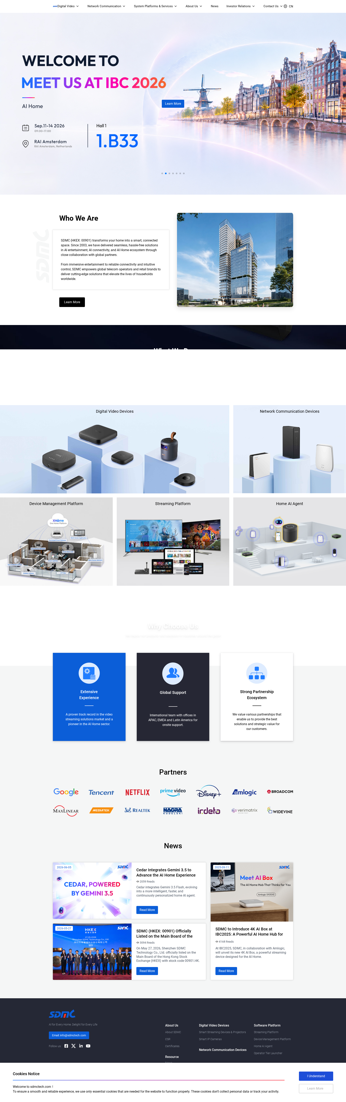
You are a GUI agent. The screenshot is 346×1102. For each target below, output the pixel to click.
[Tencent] (102, 791)
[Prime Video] (173, 791)
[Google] (66, 791)
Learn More (173, 104)
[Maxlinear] (66, 810)
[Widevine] (280, 810)
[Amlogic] (244, 791)
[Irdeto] (209, 810)
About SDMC (173, 1032)
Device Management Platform (272, 1039)
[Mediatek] (102, 810)
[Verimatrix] (244, 810)
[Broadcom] (280, 791)
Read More (147, 910)
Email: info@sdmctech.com (69, 1035)
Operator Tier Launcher (268, 1053)
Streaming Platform (266, 1032)
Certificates (172, 1046)
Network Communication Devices (222, 1050)
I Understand (316, 1076)
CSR (167, 1039)
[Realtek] (137, 810)
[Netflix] (137, 791)
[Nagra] (173, 810)
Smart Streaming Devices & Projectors (222, 1032)
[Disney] (209, 791)
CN (291, 6)
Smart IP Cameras (210, 1039)
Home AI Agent (263, 1046)
